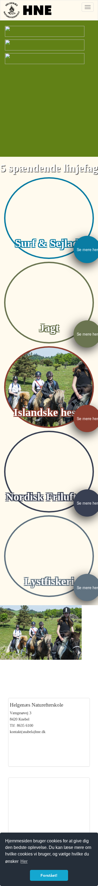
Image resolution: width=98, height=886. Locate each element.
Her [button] (23, 861)
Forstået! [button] (49, 875)
